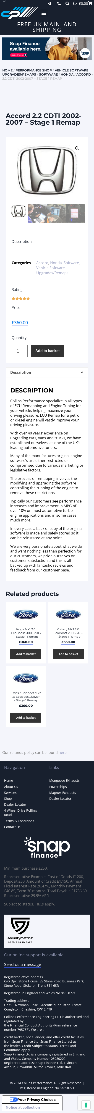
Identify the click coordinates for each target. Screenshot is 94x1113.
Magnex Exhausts (62, 792)
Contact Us (12, 827)
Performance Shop (34, 70)
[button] (44, 13)
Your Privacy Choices (37, 1099)
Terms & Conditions (19, 821)
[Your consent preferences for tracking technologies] (86, 1105)
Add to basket (47, 351)
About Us (11, 786)
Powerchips (58, 786)
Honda (67, 74)
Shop (8, 798)
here (63, 752)
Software (48, 74)
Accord (83, 74)
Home (7, 70)
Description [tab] (20, 372)
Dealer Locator (15, 804)
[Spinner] (75, 3)
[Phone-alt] (59, 3)
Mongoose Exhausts (64, 780)
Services (10, 792)
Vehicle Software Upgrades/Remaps (52, 270)
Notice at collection (23, 1107)
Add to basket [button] (26, 654)
